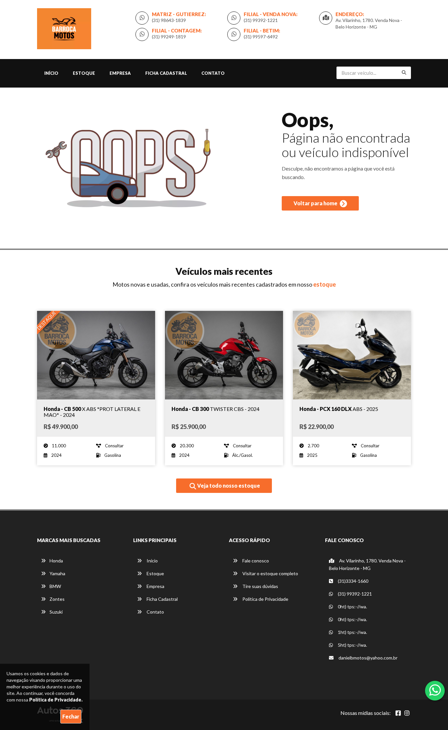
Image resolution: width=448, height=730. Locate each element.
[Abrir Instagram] (407, 713)
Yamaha (57, 573)
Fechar (70, 716)
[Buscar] (404, 72)
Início (51, 73)
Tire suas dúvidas (259, 586)
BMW (55, 586)
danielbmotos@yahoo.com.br (367, 657)
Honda (56, 560)
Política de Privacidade (264, 599)
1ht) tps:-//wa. (352, 632)
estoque (324, 284)
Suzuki (56, 612)
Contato (213, 73)
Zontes (57, 599)
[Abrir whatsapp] (435, 690)
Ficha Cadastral (166, 73)
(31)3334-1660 (352, 581)
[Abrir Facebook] (398, 713)
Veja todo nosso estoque (228, 485)
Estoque (84, 73)
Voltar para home (316, 203)
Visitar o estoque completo (269, 573)
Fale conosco (255, 560)
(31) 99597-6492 (261, 36)
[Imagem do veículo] (96, 355)
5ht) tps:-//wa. (352, 645)
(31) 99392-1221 (261, 20)
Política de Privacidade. (56, 699)
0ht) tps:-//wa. (352, 606)
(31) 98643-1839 (169, 20)
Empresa (120, 73)
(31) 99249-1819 (169, 36)
